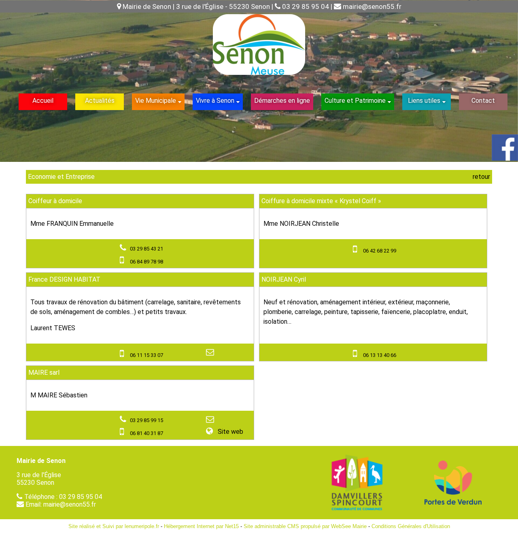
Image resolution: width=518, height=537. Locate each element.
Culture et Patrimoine (355, 100)
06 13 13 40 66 (379, 355)
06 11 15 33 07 (146, 355)
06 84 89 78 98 (146, 262)
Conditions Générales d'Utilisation (411, 526)
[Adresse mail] (211, 353)
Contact (483, 100)
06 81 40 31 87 (146, 433)
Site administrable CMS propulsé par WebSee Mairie (305, 526)
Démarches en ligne (282, 100)
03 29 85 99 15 (146, 420)
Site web (229, 431)
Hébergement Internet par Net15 (201, 526)
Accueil (42, 100)
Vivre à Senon (215, 100)
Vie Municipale (155, 100)
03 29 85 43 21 (146, 249)
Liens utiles (424, 100)
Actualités (100, 100)
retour (481, 176)
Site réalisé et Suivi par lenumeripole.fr (113, 526)
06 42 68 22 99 (379, 251)
